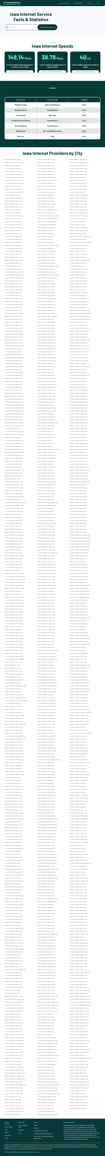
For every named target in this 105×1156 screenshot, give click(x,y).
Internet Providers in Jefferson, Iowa (46, 458)
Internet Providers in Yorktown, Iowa (79, 1102)
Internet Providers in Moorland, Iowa (46, 975)
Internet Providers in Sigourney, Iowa (79, 632)
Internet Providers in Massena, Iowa (46, 836)
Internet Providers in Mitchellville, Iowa (46, 940)
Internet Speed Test (64, 3)
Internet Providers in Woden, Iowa (78, 1073)
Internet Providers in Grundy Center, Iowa (47, 266)
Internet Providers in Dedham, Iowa (13, 810)
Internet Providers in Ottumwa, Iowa (79, 230)
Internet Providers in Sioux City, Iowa (79, 641)
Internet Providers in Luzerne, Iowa (46, 739)
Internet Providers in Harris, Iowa (45, 319)
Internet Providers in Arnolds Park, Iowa (15, 278)
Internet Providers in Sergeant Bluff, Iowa (80, 585)
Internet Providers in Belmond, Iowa (13, 378)
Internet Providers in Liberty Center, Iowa (47, 650)
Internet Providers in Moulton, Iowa (46, 993)
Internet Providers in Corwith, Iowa (13, 727)
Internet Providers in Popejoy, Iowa (78, 337)
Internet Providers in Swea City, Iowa (79, 759)
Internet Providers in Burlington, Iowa (14, 505)
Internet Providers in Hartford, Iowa (46, 322)
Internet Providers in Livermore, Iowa (46, 688)
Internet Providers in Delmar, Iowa (13, 824)
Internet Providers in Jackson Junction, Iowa (48, 449)
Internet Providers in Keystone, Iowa (46, 517)
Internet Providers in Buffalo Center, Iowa (15, 502)
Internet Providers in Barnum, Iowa (13, 337)
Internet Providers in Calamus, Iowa (13, 520)
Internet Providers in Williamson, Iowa (79, 1052)
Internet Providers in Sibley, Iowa (78, 626)
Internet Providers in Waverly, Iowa (78, 960)
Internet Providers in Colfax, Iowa (13, 683)
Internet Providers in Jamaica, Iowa (46, 452)
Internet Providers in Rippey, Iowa (78, 452)
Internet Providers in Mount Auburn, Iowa (47, 996)
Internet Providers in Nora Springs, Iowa (47, 1082)
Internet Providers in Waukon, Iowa (78, 957)
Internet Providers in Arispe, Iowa (13, 269)
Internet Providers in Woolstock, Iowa (79, 1085)
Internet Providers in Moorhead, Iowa (46, 972)
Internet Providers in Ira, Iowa (44, 440)
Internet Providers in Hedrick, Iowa (45, 354)
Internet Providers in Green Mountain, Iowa (47, 245)
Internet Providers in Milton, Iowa (45, 919)
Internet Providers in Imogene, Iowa (46, 419)
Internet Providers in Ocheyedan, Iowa (79, 162)
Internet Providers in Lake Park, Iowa (46, 567)
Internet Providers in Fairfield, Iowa (13, 1028)
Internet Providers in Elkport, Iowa (13, 978)
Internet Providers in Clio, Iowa (12, 665)
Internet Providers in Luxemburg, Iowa (46, 736)
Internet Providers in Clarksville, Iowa (14, 638)
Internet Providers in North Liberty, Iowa (47, 1090)
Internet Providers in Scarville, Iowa (78, 567)
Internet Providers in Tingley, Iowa (78, 807)
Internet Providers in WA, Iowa (77, 937)
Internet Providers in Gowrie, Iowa (45, 207)
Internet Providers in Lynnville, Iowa (46, 742)
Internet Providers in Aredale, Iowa (13, 260)
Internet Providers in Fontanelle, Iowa (14, 1067)
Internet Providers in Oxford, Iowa (78, 233)
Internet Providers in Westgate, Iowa (79, 1020)
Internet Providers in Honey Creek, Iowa (47, 384)
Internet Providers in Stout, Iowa (78, 727)
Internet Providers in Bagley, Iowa (13, 325)
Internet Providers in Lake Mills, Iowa (46, 564)
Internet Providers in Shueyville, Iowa (79, 623)
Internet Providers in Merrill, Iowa (45, 892)
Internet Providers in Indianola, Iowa (46, 425)
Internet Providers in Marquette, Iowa (46, 816)
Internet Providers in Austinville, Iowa (14, 313)
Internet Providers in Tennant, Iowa (78, 780)
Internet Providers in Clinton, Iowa (13, 662)
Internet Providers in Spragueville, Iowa (79, 683)
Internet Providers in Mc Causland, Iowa (47, 857)
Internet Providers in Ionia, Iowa (45, 431)
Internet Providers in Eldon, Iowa (13, 954)
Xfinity (7, 1138)
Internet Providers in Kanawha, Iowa (46, 482)
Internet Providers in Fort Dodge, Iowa (14, 1076)
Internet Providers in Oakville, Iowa (78, 159)
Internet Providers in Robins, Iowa (78, 464)
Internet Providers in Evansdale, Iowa (14, 1011)
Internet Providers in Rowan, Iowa (78, 502)
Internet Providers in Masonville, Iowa (46, 833)
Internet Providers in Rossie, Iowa (78, 499)
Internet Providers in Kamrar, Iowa (45, 479)
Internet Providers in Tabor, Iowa (78, 768)
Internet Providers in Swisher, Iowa (78, 765)
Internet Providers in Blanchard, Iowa (14, 414)
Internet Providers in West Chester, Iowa (80, 1002)
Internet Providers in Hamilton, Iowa (46, 286)
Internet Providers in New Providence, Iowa (48, 1055)
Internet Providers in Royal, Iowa (78, 508)
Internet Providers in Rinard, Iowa (78, 446)
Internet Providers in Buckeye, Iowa (13, 493)
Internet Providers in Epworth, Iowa (13, 1002)
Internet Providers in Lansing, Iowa (46, 591)
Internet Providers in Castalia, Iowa (13, 564)
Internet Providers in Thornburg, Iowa (79, 795)
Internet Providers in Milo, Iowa (45, 916)
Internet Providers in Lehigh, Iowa (45, 626)
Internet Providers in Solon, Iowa (78, 659)
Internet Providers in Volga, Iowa (78, 907)
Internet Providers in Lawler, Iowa (45, 609)
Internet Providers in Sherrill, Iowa (78, 620)
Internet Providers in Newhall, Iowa (46, 1070)
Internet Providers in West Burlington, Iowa (80, 999)
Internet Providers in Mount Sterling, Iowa (47, 1005)
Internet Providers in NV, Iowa (44, 1034)
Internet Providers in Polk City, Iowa (79, 331)
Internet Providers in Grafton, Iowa (46, 212)
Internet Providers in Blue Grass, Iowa (14, 425)
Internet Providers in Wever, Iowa (78, 1028)
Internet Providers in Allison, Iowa (13, 210)
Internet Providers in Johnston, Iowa (46, 467)
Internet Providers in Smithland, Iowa (79, 653)
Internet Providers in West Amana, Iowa (79, 990)
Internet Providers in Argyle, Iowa (13, 263)
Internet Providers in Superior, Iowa (78, 748)
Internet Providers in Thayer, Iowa (78, 786)
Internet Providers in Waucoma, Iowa (79, 952)
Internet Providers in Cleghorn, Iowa (14, 650)
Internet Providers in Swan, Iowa (78, 756)
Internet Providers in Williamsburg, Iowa (80, 1049)
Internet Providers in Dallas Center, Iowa (15, 774)
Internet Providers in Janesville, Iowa (46, 455)
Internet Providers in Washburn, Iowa (79, 934)
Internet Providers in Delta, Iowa (13, 833)
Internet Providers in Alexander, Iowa (14, 198)
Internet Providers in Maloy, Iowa (45, 768)
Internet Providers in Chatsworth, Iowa (14, 606)
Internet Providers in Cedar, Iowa (13, 570)
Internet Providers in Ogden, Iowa (78, 171)
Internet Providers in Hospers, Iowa (46, 393)
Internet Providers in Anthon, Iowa (13, 248)
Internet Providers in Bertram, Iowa (13, 390)
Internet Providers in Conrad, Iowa (13, 709)
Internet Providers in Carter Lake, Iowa (14, 555)
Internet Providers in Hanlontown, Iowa (47, 298)
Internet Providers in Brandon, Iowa (13, 461)
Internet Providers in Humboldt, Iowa (46, 408)
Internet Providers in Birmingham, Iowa (14, 402)
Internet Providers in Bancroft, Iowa (14, 331)
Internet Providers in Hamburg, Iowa (46, 283)
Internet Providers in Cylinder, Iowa (13, 768)
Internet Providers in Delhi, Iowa (12, 821)
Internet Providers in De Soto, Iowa (13, 798)
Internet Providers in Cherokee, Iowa (14, 612)
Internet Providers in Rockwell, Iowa (79, 479)
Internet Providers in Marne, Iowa (45, 813)
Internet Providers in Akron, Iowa (13, 180)
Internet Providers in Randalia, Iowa (79, 390)
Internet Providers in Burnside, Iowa (13, 508)
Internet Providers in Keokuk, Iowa (45, 499)
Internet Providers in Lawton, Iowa (46, 612)
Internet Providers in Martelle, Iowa (46, 821)
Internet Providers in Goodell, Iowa (45, 201)
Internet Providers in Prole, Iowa (78, 363)
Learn (98, 3)
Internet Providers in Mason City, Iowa (46, 830)
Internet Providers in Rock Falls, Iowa (79, 467)
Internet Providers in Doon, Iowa (13, 878)
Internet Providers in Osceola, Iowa (78, 210)
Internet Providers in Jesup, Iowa (45, 461)
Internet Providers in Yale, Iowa (77, 1093)
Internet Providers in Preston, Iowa (78, 354)
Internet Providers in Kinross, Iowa (45, 529)
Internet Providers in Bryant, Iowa (13, 490)
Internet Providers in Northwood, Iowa (46, 1099)
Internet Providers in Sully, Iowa (77, 742)
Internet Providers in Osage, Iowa (78, 207)
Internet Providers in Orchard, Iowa (78, 198)
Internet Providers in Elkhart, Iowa (13, 975)
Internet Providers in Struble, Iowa (78, 736)
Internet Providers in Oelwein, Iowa (78, 168)
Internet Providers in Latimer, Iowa (46, 600)
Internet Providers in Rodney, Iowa (78, 484)
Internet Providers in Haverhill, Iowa (46, 340)
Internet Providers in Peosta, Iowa (78, 278)
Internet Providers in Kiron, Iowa (45, 538)
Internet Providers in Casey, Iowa (13, 561)
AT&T (6, 1129)
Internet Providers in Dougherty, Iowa (14, 886)
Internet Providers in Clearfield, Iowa (14, 647)
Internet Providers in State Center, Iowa (80, 709)
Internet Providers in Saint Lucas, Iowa (79, 547)
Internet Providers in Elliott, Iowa (13, 981)
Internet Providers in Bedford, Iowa (13, 369)
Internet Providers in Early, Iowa (13, 940)
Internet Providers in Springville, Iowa (79, 691)
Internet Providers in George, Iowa (45, 168)
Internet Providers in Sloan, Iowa (78, 650)
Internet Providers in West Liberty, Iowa (79, 1008)
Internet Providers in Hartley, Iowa (45, 325)
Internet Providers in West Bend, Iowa (79, 993)
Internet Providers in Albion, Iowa (13, 189)
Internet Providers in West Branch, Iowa (79, 996)
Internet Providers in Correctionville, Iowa (15, 724)
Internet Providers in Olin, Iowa (77, 180)
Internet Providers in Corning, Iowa (13, 721)
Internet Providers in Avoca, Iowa (13, 316)
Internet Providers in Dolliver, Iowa (13, 869)
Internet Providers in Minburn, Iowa (45, 922)
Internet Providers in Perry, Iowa (78, 283)
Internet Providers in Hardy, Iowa (45, 307)
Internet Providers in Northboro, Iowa (46, 1096)
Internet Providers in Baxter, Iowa (13, 348)
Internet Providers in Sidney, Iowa (78, 629)
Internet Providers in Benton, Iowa (13, 384)
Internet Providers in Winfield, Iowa (78, 1061)
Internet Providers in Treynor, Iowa (78, 833)
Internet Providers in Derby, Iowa (13, 845)
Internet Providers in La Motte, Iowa (46, 549)
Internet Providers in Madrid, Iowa (45, 753)
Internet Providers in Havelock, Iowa (46, 337)
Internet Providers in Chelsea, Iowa (13, 609)
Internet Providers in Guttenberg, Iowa (46, 278)
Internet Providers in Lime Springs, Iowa (47, 659)
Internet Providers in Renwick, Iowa (78, 428)
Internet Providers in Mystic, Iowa (45, 1022)
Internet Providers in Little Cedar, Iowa (47, 680)
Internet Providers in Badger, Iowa (13, 322)
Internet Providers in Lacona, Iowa (45, 555)
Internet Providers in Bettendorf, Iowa (14, 396)
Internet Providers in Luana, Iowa (45, 727)
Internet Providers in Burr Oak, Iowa (13, 511)
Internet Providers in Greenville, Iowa (46, 254)
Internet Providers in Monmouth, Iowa (46, 949)
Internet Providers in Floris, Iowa (13, 1058)
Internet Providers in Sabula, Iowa (78, 529)
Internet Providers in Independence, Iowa (47, 422)
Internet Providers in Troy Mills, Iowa (79, 839)
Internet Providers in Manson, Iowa (45, 789)
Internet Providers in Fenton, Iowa (13, 1049)
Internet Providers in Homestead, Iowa (47, 381)
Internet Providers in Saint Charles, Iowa (80, 541)
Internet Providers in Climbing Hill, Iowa (14, 659)
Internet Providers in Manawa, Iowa (46, 774)
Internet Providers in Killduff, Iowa (45, 520)
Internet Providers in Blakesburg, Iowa (14, 411)
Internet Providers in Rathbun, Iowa (78, 399)
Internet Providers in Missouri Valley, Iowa (47, 934)
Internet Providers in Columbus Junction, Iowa (16, 700)
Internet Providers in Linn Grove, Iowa (46, 671)
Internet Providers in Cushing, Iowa (13, 765)
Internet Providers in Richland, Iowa (78, 437)
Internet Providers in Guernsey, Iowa (46, 272)
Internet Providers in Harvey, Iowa (45, 331)
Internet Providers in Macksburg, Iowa (46, 751)
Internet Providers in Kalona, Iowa (45, 476)
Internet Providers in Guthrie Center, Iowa (47, 275)
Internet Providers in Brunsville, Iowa (14, 487)
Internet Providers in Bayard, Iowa (13, 351)
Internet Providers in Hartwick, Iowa (46, 328)
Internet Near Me (78, 3)
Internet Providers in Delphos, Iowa (13, 830)
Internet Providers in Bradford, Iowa (14, 455)
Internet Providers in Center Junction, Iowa (15, 579)
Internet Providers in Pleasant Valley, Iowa (80, 313)
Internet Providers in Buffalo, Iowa (13, 499)
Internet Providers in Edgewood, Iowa (14, 949)
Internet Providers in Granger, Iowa (46, 227)
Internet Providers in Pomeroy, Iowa (79, 334)
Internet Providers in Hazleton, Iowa (46, 351)
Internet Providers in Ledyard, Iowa (46, 623)
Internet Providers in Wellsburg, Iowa (79, 981)
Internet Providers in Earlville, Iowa (13, 937)
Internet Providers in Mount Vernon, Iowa (47, 1011)
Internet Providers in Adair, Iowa (13, 165)
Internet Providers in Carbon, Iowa (13, 541)
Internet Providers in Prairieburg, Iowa (79, 348)
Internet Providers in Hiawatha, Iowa (46, 360)
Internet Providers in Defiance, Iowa (13, 816)
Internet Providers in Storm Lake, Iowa (79, 721)
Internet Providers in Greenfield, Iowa (46, 251)
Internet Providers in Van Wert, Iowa (79, 884)
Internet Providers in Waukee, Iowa (78, 954)
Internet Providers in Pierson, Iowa (78, 295)
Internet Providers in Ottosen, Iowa (78, 227)
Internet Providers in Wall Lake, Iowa (79, 922)
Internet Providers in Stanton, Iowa (78, 703)
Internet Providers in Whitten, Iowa (78, 1043)
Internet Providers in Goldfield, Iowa (46, 198)
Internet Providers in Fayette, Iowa (13, 1046)
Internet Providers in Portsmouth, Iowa (79, 340)
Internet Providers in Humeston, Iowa (46, 411)
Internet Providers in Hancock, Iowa (46, 295)
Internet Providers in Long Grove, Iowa (46, 706)
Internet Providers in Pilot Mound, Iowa (79, 298)
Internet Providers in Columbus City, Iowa (15, 697)
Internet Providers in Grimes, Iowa (45, 257)
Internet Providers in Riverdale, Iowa (79, 455)
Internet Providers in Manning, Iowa (46, 786)
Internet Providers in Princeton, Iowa (79, 360)
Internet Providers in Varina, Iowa (78, 886)
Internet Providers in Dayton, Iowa (13, 795)
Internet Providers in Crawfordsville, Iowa (15, 739)
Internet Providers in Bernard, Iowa (13, 387)
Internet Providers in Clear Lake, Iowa (14, 644)
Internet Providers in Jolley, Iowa (45, 473)
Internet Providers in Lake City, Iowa (46, 561)
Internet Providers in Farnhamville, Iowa (14, 1040)
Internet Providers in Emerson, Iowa (13, 996)
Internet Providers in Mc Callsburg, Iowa (47, 854)
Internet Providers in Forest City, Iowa (14, 1070)
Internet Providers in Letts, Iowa (45, 644)
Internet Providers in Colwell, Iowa (13, 703)
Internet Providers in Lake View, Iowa (46, 570)
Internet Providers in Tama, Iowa (78, 771)
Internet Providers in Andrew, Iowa (13, 239)
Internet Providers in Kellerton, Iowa (46, 484)
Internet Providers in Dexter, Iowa (13, 854)
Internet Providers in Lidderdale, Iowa (46, 656)
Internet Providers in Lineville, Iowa (46, 668)
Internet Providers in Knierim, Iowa (45, 544)
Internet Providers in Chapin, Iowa (13, 591)
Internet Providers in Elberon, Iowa (13, 952)
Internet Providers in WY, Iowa (77, 1090)
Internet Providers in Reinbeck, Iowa (79, 419)
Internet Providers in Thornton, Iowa (79, 798)
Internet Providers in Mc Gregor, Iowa (46, 863)
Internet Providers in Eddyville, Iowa (13, 946)
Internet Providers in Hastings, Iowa (46, 334)
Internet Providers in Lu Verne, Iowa (46, 724)
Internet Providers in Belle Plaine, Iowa (14, 372)
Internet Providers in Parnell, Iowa (78, 263)
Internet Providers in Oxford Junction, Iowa (80, 236)
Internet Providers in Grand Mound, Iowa (47, 218)
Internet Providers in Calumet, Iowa (13, 529)
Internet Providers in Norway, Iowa (45, 1105)
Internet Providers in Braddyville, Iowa (14, 452)
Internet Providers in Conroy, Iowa (13, 712)
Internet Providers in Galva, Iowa (13, 1099)
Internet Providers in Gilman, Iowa (45, 183)
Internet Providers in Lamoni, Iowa (45, 579)
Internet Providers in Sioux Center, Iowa (80, 638)
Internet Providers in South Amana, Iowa (80, 665)
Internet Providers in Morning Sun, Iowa (47, 984)
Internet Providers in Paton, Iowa (78, 266)
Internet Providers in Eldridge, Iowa (13, 960)
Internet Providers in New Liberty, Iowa (47, 1046)
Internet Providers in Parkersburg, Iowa (79, 260)
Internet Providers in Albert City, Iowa (14, 183)
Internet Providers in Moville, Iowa (45, 1014)
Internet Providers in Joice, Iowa (45, 470)
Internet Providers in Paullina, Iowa (78, 272)
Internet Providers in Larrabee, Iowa (46, 597)
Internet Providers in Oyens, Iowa (78, 239)
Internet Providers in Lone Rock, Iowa (46, 700)
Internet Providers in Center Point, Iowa (14, 582)
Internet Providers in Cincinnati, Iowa (14, 623)
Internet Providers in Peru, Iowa (77, 289)
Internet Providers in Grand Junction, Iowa (47, 215)
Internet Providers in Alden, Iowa (13, 195)
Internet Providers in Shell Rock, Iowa (79, 612)
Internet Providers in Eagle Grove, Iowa (14, 928)
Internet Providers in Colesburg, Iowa (14, 680)
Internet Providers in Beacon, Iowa (13, 354)
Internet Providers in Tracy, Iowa (78, 827)
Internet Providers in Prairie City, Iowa (79, 346)
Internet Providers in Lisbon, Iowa (45, 674)
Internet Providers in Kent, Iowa (45, 496)
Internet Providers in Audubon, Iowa (14, 304)
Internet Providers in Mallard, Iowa (45, 765)
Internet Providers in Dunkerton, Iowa (14, 910)
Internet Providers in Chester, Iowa (13, 615)
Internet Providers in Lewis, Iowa (45, 647)
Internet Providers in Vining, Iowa (78, 901)
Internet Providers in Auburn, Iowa (13, 301)
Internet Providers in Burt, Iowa (12, 514)
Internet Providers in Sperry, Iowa (78, 674)
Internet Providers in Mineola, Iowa (45, 928)
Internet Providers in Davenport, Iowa (14, 786)
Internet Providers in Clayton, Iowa (13, 641)
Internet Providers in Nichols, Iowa (45, 1076)
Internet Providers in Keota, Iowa (45, 508)
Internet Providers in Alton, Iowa (13, 218)
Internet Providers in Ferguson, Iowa (14, 1052)
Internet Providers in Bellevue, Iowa (13, 375)
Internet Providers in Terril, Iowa (78, 783)
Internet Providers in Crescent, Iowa (14, 742)
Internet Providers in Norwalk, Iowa (46, 1102)
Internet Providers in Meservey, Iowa (46, 895)
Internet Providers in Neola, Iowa (45, 1031)
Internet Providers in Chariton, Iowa (13, 594)
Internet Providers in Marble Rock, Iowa (47, 801)
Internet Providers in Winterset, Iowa (79, 1064)
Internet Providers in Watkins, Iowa (78, 949)
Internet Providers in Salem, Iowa (78, 558)
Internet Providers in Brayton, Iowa (13, 464)
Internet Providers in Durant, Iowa (13, 919)
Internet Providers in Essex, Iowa (13, 1005)
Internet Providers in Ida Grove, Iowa (46, 416)
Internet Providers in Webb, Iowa (78, 966)
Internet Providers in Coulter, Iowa (13, 733)
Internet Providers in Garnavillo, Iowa (14, 1111)
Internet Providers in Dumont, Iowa (13, 901)
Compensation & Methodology (43, 1133)
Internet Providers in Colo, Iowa (12, 691)
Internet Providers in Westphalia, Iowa (79, 1022)
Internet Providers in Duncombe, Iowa (14, 904)
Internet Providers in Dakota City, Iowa (14, 771)
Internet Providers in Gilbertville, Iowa (46, 177)
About (36, 1125)
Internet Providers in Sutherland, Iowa (79, 751)
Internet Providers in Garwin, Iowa (45, 162)
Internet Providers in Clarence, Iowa (13, 629)
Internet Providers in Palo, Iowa (77, 251)
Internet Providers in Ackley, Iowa (13, 159)
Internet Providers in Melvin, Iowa (45, 884)
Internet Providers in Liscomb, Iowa (46, 677)
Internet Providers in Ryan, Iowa (78, 526)
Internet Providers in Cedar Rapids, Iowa (15, 576)
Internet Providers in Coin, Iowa (12, 677)
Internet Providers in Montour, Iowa (46, 963)
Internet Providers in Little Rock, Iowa (46, 683)
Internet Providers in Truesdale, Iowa (79, 842)
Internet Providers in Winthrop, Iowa (79, 1067)
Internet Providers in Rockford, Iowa (79, 476)
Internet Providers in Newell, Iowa (45, 1067)
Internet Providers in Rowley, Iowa (78, 505)
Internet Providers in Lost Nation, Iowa (47, 712)
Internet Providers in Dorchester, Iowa (14, 881)
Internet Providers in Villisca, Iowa (78, 895)
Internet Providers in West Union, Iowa (79, 1014)
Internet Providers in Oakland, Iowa (46, 1111)
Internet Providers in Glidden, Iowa (45, 195)
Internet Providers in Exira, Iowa (13, 1017)
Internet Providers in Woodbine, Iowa (79, 1076)
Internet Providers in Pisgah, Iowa (78, 301)
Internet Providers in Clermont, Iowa (14, 656)
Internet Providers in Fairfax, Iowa (13, 1025)
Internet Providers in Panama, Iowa (78, 254)
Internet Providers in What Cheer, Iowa (79, 1031)
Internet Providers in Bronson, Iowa (13, 482)
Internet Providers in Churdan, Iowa (13, 620)
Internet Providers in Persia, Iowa (78, 286)
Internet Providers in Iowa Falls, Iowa (46, 437)
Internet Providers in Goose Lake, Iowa (47, 204)
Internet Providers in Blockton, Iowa (14, 419)
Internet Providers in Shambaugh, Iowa (79, 591)
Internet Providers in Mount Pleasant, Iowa (47, 1002)
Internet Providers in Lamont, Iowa (46, 582)
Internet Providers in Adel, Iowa (12, 168)
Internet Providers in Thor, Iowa (77, 792)
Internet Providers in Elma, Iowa (13, 990)
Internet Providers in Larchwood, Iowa (46, 594)
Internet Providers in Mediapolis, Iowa (46, 872)
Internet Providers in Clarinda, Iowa (13, 632)
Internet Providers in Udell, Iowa (78, 851)
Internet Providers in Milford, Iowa (45, 907)
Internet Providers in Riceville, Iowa (78, 434)
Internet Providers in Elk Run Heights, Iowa (15, 969)
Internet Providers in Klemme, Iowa (46, 541)
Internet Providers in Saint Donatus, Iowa (80, 544)
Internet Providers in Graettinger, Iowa (47, 210)
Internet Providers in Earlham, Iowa (13, 931)
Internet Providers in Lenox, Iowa (45, 635)
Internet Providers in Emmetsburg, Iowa (15, 999)
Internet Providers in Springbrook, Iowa (79, 688)
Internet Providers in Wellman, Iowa (78, 978)
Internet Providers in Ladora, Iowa (45, 558)
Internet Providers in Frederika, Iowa (14, 1088)
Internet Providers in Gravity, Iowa (45, 236)
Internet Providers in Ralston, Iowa (78, 387)
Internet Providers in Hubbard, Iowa (46, 399)
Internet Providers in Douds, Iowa (13, 884)
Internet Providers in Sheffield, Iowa (79, 600)
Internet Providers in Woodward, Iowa (79, 1082)
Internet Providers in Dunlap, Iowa (13, 913)
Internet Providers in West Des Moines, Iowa (80, 1005)
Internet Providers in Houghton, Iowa (46, 396)
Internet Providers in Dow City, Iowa (13, 889)
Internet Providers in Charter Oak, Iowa (14, 603)
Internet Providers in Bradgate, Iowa (14, 458)
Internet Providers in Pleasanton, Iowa (79, 316)
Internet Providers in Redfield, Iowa (78, 416)
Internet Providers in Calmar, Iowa (13, 526)
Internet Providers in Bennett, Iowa (13, 381)
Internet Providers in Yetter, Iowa (78, 1099)
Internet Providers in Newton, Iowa (46, 1073)
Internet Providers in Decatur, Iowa (13, 804)
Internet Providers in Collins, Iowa (13, 688)
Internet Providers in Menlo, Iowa (45, 886)
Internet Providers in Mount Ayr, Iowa (46, 999)
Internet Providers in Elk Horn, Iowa (13, 966)
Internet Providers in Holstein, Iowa (46, 375)
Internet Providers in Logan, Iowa (45, 694)
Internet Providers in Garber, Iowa (13, 1102)
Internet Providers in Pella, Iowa (78, 275)
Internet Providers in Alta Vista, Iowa (14, 215)
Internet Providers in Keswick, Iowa (46, 514)
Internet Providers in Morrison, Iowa (46, 987)
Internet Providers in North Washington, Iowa (48, 1093)
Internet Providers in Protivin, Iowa (78, 369)
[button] (47, 27)
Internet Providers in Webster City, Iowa (79, 972)
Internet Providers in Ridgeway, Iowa (79, 443)
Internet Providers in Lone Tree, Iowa (46, 703)
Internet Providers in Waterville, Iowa (79, 946)
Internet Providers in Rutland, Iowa (78, 523)
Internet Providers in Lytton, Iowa (45, 745)
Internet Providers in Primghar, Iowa (79, 357)
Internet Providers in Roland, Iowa (78, 487)
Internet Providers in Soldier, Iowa (78, 656)
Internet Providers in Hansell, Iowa (45, 301)
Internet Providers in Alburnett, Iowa (14, 192)
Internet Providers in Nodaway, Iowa (46, 1079)
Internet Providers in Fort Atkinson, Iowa (15, 1073)
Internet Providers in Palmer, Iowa (78, 248)
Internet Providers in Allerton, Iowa (13, 207)
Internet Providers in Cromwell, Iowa (14, 751)
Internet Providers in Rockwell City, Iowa (80, 482)
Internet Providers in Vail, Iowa (77, 875)
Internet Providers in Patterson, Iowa (79, 269)
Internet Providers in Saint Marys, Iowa (79, 549)
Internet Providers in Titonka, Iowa (78, 813)
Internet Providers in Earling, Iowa (13, 934)
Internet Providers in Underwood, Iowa (79, 854)
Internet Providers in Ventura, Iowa (78, 889)
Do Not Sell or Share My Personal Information (43, 1137)
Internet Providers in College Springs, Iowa (15, 685)
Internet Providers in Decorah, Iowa (13, 807)
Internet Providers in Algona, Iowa (13, 201)
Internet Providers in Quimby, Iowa (78, 378)
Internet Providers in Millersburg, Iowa (46, 910)
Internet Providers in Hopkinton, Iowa (46, 387)
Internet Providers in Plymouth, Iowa (79, 325)
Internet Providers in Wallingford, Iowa (79, 925)
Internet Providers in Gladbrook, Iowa (46, 189)
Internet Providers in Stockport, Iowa (79, 715)
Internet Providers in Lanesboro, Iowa (46, 585)
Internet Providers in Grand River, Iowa (46, 221)
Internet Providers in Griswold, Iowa (46, 263)
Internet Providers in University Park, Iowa (80, 863)
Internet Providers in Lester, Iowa (45, 641)
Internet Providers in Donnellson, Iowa (14, 875)
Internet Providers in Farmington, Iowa (14, 1037)
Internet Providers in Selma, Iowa (78, 582)
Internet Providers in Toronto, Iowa (78, 824)
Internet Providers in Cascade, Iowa (14, 558)
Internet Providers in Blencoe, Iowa (13, 416)
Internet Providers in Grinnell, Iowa (45, 260)
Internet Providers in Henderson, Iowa (46, 357)
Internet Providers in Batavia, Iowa (13, 343)
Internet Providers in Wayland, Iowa (78, 963)
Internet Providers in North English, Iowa (47, 1088)
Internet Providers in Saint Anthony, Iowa (80, 538)
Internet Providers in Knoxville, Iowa (46, 547)
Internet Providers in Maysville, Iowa (46, 851)
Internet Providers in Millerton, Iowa (46, 913)
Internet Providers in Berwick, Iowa (13, 393)
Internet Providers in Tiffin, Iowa (78, 804)
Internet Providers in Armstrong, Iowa (14, 275)
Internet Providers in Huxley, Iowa (45, 414)
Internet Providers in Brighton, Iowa (13, 473)
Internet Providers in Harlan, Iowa (45, 310)
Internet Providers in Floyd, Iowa (13, 1061)
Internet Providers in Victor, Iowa (78, 892)
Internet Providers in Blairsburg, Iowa (14, 405)
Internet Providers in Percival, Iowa (78, 280)
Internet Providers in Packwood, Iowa (79, 245)
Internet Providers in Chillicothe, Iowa (14, 617)
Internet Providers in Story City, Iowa (79, 724)
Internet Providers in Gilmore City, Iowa (47, 186)
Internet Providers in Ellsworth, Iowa (14, 987)
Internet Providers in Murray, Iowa (45, 1017)
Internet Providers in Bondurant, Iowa (14, 434)
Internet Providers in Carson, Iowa (13, 552)
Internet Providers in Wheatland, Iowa (79, 1034)
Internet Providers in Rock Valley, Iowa (79, 473)
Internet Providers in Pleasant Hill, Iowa (79, 310)
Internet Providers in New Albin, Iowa (46, 1037)
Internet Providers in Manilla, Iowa (45, 780)
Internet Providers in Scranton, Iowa (79, 576)
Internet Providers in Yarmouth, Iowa (79, 1096)
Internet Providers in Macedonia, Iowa (46, 748)
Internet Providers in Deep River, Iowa (14, 813)
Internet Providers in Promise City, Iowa (79, 366)
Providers (89, 3)
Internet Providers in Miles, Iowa (45, 904)
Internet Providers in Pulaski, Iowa (78, 372)
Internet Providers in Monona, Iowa (46, 952)
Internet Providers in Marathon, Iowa (46, 798)
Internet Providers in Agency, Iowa (13, 174)
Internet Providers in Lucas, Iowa (45, 730)
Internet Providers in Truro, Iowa (78, 845)
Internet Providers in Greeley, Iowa (45, 242)
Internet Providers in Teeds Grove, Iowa (79, 774)
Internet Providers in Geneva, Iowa (45, 165)
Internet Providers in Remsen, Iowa (78, 425)
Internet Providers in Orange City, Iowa (79, 195)
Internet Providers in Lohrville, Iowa (46, 697)
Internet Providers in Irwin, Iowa (45, 446)
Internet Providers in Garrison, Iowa (46, 159)
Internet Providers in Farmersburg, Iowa (15, 1034)
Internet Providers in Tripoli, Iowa (78, 836)
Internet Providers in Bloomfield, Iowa (14, 422)
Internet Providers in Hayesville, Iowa (46, 348)
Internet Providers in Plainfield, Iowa (79, 304)
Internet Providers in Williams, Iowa (78, 1046)
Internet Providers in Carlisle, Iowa (13, 544)
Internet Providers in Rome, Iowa (78, 493)
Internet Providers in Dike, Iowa (12, 863)
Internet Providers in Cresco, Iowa (13, 745)
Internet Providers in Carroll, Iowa (13, 549)
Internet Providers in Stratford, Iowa (79, 730)
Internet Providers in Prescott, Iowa (79, 351)
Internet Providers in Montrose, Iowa (46, 969)
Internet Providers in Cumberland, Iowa (14, 756)
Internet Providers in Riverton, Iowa (78, 461)
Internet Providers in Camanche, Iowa (14, 532)
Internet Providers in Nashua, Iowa (45, 1025)
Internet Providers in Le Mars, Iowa (46, 620)
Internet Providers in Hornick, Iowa (45, 390)
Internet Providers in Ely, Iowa (12, 993)
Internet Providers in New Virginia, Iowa (47, 1064)
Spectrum (8, 1135)
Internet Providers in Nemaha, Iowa (46, 1028)
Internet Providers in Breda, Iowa (13, 467)
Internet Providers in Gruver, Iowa (45, 269)
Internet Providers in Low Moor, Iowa (46, 718)
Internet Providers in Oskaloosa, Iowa (79, 212)
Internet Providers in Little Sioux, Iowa (46, 685)
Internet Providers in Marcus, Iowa (45, 804)
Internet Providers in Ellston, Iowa (13, 984)
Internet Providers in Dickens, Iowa (13, 860)
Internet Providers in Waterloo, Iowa (79, 943)
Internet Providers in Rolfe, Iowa (78, 490)
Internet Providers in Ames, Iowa (13, 230)
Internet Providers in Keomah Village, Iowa (47, 502)
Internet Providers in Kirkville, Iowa (45, 535)
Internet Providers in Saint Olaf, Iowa (79, 552)
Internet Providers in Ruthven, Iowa (78, 520)
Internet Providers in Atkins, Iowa (13, 295)
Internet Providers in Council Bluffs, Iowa (15, 736)
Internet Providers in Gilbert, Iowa (45, 174)
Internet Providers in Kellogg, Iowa (45, 490)
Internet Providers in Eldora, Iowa (13, 957)
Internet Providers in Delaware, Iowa (14, 818)
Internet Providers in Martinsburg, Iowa (47, 827)
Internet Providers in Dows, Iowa (13, 892)
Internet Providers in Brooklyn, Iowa (13, 484)
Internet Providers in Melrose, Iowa (45, 881)
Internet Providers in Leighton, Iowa (46, 629)
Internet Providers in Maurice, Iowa (45, 842)
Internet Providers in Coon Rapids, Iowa (14, 715)
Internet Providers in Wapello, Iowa (78, 931)
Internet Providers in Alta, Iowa (12, 212)
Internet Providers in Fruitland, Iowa (14, 1093)
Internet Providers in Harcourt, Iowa (46, 304)
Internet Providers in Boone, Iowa (13, 437)
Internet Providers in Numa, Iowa (45, 1108)
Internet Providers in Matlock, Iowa (46, 839)
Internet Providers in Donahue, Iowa (13, 872)
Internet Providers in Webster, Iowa (78, 969)
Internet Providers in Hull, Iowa (44, 405)
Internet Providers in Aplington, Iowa (14, 251)
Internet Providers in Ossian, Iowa (78, 215)
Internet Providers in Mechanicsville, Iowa (47, 869)
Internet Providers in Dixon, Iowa (13, 866)
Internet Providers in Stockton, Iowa (79, 718)
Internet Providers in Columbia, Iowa (14, 694)
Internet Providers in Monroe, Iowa (45, 954)
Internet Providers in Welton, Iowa (78, 984)
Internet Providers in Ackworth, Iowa (14, 162)
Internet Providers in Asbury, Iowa (13, 283)
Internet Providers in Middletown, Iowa (46, 901)
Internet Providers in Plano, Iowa (78, 307)
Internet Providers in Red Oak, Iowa (78, 411)
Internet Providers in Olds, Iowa (77, 177)
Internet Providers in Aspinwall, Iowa (14, 289)
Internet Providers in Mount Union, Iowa (47, 1008)
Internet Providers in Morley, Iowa (45, 981)
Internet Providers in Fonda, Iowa (13, 1064)
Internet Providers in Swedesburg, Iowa (79, 762)
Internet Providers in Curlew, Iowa (13, 762)
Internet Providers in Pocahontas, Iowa (79, 328)
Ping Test (21, 1130)
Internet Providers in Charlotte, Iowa (14, 600)
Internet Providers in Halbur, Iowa (45, 280)
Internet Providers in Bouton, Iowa (13, 443)
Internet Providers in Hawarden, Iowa (46, 343)
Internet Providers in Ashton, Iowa (13, 286)
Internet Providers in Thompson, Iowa (79, 789)
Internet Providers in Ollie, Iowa (77, 183)
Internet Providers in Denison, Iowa (13, 836)
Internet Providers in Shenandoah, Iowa (79, 617)
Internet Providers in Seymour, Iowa (79, 588)
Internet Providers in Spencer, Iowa (78, 671)
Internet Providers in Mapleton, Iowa (46, 792)
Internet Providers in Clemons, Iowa (13, 653)
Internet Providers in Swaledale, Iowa (79, 753)
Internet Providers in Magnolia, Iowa (46, 756)
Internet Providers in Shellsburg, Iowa (79, 615)
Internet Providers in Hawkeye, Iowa (46, 346)
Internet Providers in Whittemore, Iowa (79, 1040)
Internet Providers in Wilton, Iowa (78, 1055)
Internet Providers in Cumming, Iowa (14, 759)
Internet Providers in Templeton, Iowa (79, 777)
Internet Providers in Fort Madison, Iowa (15, 1079)
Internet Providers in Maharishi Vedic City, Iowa (48, 759)
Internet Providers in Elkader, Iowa (13, 972)
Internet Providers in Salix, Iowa (78, 561)
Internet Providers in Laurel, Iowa (45, 603)
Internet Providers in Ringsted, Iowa (79, 449)
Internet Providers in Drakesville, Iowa (14, 895)
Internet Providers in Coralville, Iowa (14, 718)
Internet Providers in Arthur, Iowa (13, 280)
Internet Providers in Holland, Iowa (45, 372)
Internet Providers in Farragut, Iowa (14, 1043)
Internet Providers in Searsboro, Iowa (79, 579)
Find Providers (9, 1127)
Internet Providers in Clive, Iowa (13, 668)
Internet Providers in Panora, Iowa (78, 257)
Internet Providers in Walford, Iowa (78, 916)
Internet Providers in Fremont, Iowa (13, 1090)
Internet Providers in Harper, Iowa (45, 313)
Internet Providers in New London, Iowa (47, 1049)
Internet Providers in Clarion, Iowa (13, 635)
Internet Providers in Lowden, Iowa (46, 721)
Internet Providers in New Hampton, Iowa (47, 1040)
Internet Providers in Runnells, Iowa (78, 514)
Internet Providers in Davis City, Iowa (14, 789)
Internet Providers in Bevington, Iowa (14, 399)
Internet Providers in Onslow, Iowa (78, 189)
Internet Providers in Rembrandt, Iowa (79, 422)
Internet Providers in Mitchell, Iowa (45, 937)
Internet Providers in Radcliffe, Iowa (79, 381)
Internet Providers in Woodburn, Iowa (79, 1079)
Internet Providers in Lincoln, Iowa (45, 662)
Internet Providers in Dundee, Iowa (13, 907)
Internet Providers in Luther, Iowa (45, 733)
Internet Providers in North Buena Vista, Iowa (48, 1085)
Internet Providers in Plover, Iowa (78, 322)
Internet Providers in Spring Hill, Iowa (79, 685)
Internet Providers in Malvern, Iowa (45, 771)
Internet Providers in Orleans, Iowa (78, 204)
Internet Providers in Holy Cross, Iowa (46, 378)
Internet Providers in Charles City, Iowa (14, 597)
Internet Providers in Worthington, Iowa (79, 1088)
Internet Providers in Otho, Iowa (78, 218)
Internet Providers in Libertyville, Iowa (46, 653)
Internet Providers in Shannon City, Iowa (80, 594)
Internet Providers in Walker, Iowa (78, 919)
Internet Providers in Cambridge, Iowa (14, 535)
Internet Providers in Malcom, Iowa (45, 762)
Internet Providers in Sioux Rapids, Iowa (80, 644)
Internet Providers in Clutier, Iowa (13, 671)
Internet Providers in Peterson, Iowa (79, 292)
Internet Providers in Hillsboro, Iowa (46, 366)
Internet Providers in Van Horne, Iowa (79, 878)
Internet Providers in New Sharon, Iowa (47, 1058)
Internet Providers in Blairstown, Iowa (14, 408)
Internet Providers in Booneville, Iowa (14, 440)
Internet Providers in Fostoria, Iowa (13, 1082)
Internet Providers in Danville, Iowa (13, 783)
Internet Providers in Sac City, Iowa (78, 532)
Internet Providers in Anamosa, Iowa (14, 233)
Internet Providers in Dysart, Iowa (13, 925)
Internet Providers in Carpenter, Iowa (14, 547)
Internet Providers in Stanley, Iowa (78, 700)
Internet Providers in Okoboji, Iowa (78, 174)
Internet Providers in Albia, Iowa (13, 186)
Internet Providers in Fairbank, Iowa (14, 1022)
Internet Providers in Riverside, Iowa (79, 458)
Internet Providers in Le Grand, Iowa (46, 617)
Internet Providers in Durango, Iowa (13, 916)
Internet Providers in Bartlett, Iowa (13, 340)
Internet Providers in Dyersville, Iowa (14, 922)
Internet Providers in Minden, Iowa (45, 925)
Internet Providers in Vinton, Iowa (78, 904)
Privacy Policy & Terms (40, 1131)
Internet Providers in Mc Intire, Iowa (46, 866)
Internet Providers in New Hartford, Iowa (47, 1043)
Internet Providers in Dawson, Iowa (13, 792)
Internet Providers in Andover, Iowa (13, 236)
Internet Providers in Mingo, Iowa (45, 931)
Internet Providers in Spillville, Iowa (78, 677)
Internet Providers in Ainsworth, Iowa (14, 177)
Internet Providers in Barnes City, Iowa (14, 334)
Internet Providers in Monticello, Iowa (46, 960)
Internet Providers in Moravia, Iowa (46, 978)
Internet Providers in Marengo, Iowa (46, 807)
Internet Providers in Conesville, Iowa (14, 706)
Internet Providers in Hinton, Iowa (45, 369)
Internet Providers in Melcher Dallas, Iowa (47, 878)
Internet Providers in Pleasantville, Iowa (80, 319)
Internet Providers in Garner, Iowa (13, 1114)
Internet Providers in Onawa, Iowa (78, 186)
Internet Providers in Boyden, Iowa (13, 449)
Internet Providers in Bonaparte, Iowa (14, 431)
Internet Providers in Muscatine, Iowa (46, 1020)
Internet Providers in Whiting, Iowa (78, 1037)
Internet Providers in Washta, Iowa (78, 940)
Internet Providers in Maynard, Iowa (46, 848)
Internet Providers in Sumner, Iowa (78, 745)
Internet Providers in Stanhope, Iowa (79, 697)
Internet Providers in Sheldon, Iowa (78, 609)
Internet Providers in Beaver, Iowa (13, 363)
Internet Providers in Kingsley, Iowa (46, 526)
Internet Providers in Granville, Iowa (46, 233)
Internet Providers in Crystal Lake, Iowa (14, 753)
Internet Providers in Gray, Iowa (45, 239)
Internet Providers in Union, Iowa (78, 857)
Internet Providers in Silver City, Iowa (79, 635)
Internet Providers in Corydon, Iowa (13, 730)
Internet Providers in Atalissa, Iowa (13, 292)
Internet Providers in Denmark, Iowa (13, 839)
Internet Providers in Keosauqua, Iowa (46, 505)
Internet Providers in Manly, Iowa (45, 783)
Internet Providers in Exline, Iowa (13, 1020)
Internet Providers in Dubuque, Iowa (13, 898)
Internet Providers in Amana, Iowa (13, 227)
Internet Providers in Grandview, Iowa (46, 224)
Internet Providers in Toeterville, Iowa (79, 818)
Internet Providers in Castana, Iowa (13, 567)
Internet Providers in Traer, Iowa (78, 830)
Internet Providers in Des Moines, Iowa (14, 848)
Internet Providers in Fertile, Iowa (13, 1055)
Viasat (6, 1132)
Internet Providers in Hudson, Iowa (45, 402)
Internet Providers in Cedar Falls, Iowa (14, 573)
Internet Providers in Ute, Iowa (77, 872)
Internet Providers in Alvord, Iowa (13, 224)
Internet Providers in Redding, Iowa (78, 414)
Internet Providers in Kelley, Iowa (45, 487)
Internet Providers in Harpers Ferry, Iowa (47, 316)
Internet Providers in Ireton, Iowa (45, 443)
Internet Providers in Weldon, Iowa (78, 975)
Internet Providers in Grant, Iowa (45, 230)
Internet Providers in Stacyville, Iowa (79, 694)
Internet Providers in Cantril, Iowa (13, 538)
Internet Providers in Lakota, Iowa (45, 576)
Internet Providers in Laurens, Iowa (46, 606)
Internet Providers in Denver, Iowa (13, 842)
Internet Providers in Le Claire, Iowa (46, 615)
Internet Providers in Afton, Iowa (13, 171)
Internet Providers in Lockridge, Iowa (46, 691)
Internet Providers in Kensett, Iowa (46, 493)
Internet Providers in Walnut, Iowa (78, 928)
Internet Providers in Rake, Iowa (78, 384)
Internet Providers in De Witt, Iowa (13, 801)
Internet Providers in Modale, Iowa (45, 943)
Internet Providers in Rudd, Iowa (78, 511)
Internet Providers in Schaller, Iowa (78, 570)
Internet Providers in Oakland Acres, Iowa (47, 1114)
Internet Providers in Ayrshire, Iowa (13, 319)
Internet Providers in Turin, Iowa (78, 848)
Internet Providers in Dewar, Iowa (13, 851)
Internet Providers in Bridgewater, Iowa (14, 470)
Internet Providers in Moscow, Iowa (46, 990)
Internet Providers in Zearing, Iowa (78, 1105)
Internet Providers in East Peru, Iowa (14, 943)
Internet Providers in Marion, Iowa (45, 810)
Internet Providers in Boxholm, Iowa (13, 446)
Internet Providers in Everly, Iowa (13, 1014)
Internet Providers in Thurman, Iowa (79, 801)
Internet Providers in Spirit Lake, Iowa (79, 680)
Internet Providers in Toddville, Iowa (79, 816)
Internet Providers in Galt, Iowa (12, 1096)
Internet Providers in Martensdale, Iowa (47, 824)
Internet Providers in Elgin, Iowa (13, 963)
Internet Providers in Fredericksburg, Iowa (15, 1085)
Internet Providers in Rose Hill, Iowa (78, 496)
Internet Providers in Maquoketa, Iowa (46, 795)
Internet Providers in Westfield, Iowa (79, 1017)
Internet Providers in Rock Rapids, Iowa (79, 470)
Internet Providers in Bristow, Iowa (13, 476)
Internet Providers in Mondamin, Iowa (46, 946)
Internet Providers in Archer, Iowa (13, 257)
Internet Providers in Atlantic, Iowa (13, 298)
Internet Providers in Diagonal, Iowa (13, 857)
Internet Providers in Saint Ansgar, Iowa (80, 535)
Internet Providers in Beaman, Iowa (13, 360)
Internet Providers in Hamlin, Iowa (45, 289)
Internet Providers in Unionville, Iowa (79, 860)
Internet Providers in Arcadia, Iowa (13, 254)
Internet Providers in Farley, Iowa (13, 1031)
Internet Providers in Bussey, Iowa (13, 517)
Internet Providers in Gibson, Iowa (45, 171)
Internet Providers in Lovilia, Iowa (45, 715)
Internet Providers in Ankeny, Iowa (13, 245)
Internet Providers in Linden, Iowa (45, 665)
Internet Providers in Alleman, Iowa (13, 204)
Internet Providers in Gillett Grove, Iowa (47, 180)
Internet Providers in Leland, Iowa (45, 632)
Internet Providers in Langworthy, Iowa (47, 588)
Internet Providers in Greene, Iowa (45, 248)
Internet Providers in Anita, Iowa (13, 242)
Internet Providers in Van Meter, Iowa (79, 881)
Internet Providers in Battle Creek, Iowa (14, 346)
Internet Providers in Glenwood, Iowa (46, 192)
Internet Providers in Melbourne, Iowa (46, 875)
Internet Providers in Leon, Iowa (45, 638)
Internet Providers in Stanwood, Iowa (79, 706)
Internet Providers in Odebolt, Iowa (78, 165)
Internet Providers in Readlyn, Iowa (78, 405)
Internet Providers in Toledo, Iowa (78, 821)
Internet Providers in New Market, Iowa (47, 1052)
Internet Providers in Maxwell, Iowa (46, 845)
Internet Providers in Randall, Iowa (78, 393)
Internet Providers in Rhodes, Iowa (78, 431)
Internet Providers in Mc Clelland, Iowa (46, 860)
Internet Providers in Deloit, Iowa (13, 827)
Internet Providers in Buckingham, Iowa (14, 496)
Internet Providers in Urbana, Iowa (78, 866)
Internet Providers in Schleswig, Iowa (79, 573)
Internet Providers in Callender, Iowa (14, 523)
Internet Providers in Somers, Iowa (78, 662)
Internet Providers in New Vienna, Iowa (46, 1061)
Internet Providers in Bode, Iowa (13, 428)
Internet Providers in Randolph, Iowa (79, 396)
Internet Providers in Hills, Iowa (45, 363)
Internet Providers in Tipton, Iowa (78, 810)
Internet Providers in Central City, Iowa (14, 588)
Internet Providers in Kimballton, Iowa (46, 523)
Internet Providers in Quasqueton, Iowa (79, 375)
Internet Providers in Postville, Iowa (79, 343)
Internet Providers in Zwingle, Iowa (78, 1108)
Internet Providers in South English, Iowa (80, 668)
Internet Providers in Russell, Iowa (78, 517)
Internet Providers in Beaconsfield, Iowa (15, 357)
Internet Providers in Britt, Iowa (12, 479)
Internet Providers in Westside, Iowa (79, 1025)
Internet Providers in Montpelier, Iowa (46, 966)
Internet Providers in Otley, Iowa (78, 221)
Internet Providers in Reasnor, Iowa (78, 408)
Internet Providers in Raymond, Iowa (79, 402)
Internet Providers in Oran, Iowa (78, 192)
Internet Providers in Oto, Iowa (77, 224)
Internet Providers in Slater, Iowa (78, 647)
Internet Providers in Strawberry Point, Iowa (81, 733)
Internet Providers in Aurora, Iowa (13, 310)
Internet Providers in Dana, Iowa (13, 777)
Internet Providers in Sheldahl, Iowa (78, 606)
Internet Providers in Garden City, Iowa (14, 1105)
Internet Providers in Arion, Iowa (13, 266)
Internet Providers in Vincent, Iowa (78, 898)
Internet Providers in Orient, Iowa (78, 201)
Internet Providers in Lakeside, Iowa (46, 573)
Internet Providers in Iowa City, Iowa (46, 434)
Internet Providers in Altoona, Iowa (13, 221)
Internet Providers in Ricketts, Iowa (78, 440)
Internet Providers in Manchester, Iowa (46, 777)
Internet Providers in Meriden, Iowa (45, 889)
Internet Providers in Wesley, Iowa (78, 987)
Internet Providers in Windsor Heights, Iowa (80, 1058)
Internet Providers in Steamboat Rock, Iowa (81, 712)
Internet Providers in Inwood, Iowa (45, 428)
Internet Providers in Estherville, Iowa (14, 1008)
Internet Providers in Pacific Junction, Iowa (80, 242)
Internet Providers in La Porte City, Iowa (47, 552)
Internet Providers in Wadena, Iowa (78, 910)
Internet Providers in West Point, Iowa (79, 1011)
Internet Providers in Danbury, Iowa (13, 780)
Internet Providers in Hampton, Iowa (46, 292)
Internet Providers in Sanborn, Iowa (78, 564)
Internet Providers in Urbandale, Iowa (79, 869)
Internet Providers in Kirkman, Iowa (46, 532)
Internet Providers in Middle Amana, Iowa (47, 898)
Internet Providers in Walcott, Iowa (78, 913)
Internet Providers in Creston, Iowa (13, 748)
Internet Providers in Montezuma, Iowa (46, 957)
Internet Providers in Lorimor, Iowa (46, 709)
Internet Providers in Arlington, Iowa (14, 272)
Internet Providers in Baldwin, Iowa (13, 328)
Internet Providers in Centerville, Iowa (14, 585)
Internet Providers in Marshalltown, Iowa (47, 818)
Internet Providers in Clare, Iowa (13, 626)
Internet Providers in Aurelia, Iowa (13, 307)
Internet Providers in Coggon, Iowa (13, 674)
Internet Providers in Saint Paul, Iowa (79, 555)
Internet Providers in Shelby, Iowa (78, 603)
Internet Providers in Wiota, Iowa (78, 1070)
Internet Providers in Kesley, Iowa (45, 511)
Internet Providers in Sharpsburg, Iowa (79, 597)
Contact (36, 1128)
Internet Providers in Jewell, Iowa (45, 464)
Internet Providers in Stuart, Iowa (78, 739)
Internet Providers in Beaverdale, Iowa (14, 366)
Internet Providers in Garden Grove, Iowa (15, 1108)
